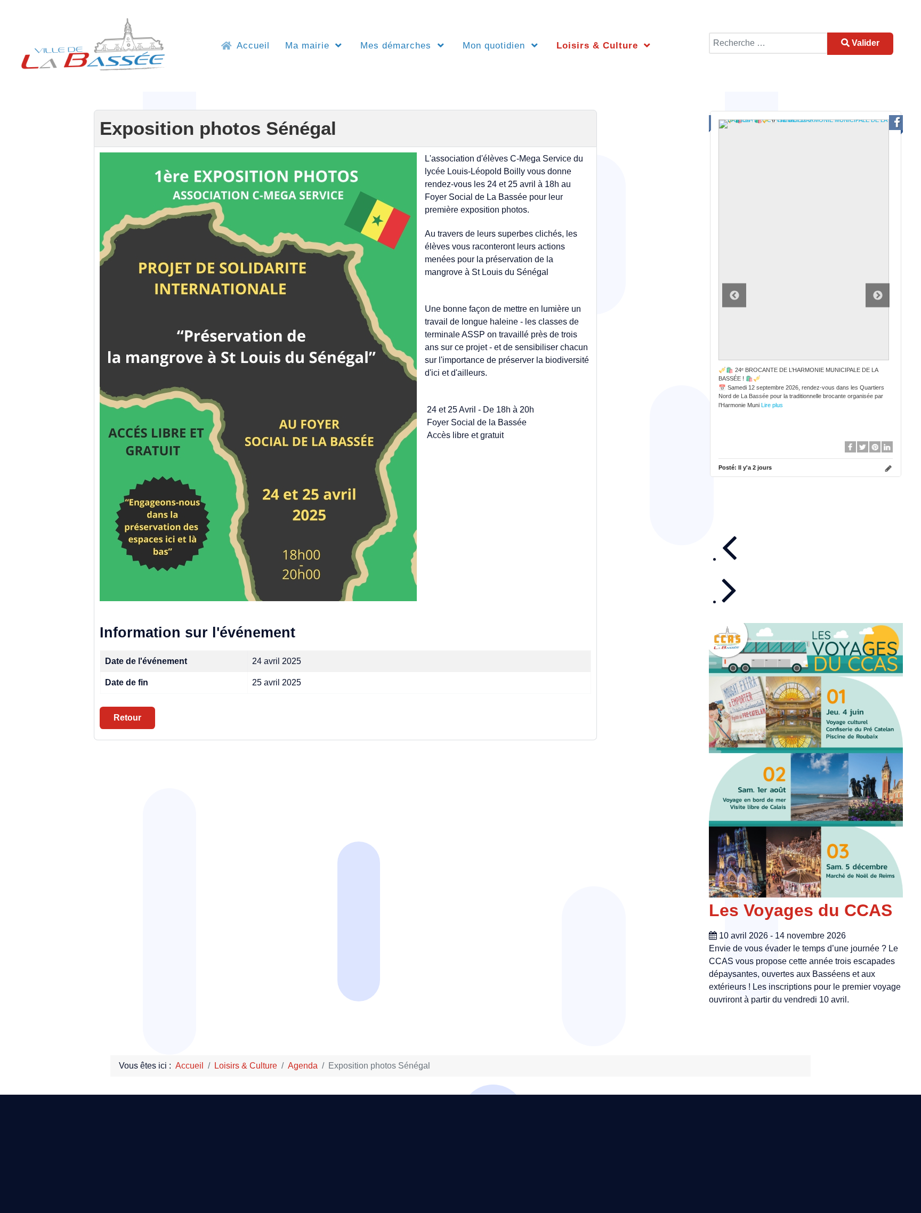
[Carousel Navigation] (812, 567)
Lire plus (772, 405)
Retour (127, 717)
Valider (864, 42)
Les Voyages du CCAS (800, 910)
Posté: (745, 467)
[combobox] (768, 43)
